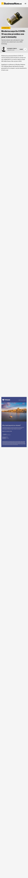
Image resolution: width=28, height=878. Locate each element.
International (5, 27)
